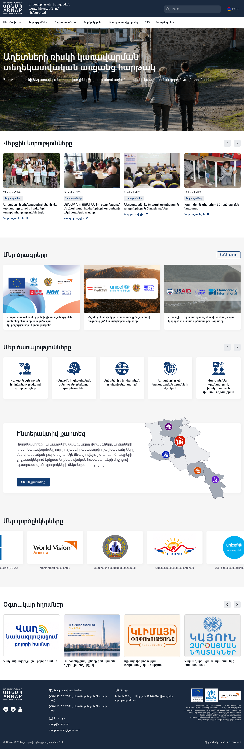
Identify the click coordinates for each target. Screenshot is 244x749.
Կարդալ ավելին (13, 218)
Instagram (13, 709)
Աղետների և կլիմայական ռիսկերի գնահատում (122, 382)
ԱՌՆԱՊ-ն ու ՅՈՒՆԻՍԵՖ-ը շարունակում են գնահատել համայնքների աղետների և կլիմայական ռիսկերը (92, 208)
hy (233, 9)
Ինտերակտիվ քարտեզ (123, 22)
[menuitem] (13, 25)
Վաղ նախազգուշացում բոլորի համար (30, 661)
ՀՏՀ (147, 22)
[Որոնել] (168, 9)
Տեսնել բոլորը (228, 254)
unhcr (211, 695)
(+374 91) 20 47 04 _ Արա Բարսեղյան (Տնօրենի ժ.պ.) (78, 698)
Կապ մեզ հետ (165, 22)
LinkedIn (5, 709)
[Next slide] (237, 143)
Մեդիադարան (63, 22)
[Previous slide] (227, 143)
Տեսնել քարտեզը (33, 482)
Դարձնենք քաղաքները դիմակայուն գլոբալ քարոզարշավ (89, 663)
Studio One (234, 742)
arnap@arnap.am (59, 724)
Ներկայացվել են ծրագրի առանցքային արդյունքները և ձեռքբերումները (151, 206)
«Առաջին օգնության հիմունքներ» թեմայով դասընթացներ (25, 384)
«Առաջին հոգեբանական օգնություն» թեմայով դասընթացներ (73, 384)
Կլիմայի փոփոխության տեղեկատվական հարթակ (143, 663)
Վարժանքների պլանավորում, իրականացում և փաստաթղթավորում (218, 386)
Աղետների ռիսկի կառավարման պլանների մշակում (170, 384)
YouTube (20, 709)
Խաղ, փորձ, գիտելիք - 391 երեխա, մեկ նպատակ (211, 206)
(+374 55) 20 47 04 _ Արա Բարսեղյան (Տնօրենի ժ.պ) (78, 708)
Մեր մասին (10, 22)
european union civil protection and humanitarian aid (197, 695)
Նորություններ (38, 22)
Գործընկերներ (93, 22)
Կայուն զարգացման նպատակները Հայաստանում (209, 663)
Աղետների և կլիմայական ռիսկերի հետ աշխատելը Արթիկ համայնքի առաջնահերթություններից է (30, 208)
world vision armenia (230, 695)
